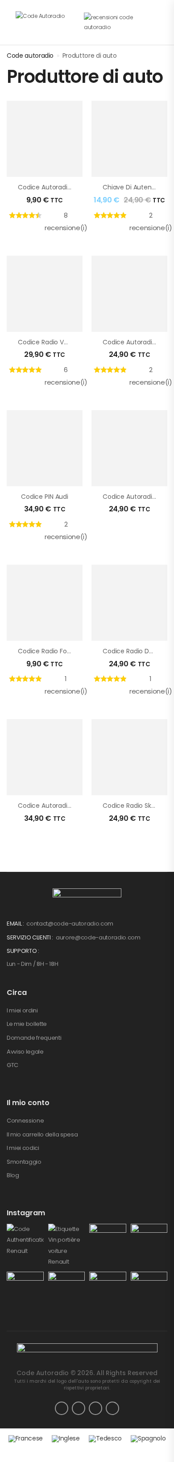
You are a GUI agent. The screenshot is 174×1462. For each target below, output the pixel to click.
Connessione (25, 1120)
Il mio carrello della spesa (42, 1134)
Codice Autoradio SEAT (52, 805)
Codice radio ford (45, 651)
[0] (165, 21)
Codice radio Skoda (133, 805)
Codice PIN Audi (44, 496)
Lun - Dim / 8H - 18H (32, 964)
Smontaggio (24, 1162)
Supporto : (23, 951)
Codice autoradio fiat (136, 496)
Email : (16, 923)
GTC (12, 1065)
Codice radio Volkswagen (57, 342)
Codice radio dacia (132, 651)
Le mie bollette (27, 1024)
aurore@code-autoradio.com (98, 937)
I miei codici (23, 1148)
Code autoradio (30, 55)
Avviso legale (25, 1051)
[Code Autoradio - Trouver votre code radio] (50, 22)
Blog (13, 1175)
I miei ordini (22, 1010)
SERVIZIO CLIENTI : (30, 937)
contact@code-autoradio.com (69, 923)
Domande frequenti (34, 1037)
